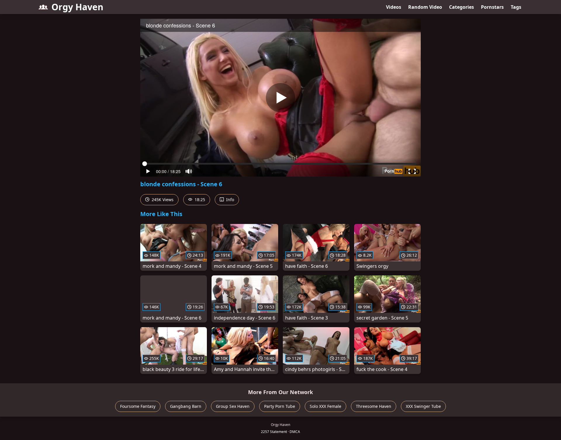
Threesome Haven (373, 406)
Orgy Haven (77, 7)
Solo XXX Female (325, 406)
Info (229, 199)
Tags (516, 7)
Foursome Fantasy (137, 406)
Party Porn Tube (279, 406)
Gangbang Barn (185, 406)
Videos (393, 7)
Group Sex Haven (233, 406)
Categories (461, 7)
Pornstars (492, 7)
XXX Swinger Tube (423, 406)
